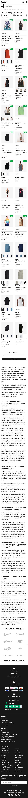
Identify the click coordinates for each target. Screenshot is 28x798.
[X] (19, 795)
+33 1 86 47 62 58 (14, 677)
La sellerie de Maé (6, 767)
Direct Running (5, 752)
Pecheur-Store (18, 754)
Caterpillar (17, 122)
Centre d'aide (4, 720)
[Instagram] (12, 795)
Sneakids (17, 760)
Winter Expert (18, 771)
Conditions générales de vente (9, 734)
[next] (27, 645)
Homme (8, 9)
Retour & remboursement (7, 736)
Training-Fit (17, 764)
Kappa (3, 65)
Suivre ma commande (6, 722)
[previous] (1, 645)
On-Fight (17, 750)
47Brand (3, 149)
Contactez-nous (14, 673)
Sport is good (18, 762)
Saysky (3, 232)
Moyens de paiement (6, 739)
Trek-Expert (17, 766)
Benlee (3, 204)
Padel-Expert (18, 752)
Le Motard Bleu (5, 769)
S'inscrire (14, 785)
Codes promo (4, 726)
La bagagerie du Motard (7, 766)
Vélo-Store (17, 769)
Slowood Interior (19, 757)
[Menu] (1, 6)
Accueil (3, 9)
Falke (2, 339)
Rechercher (9, 6)
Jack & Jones (5, 286)
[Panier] (26, 2)
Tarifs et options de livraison (8, 741)
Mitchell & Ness (5, 36)
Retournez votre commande (14, 700)
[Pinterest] (16, 795)
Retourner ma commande (7, 724)
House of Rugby (5, 764)
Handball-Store (5, 762)
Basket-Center (4, 748)
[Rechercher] (5, 6)
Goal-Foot (3, 760)
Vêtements (13, 9)
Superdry (4, 177)
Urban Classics (19, 65)
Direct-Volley (4, 754)
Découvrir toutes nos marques (14, 661)
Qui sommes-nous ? (6, 731)
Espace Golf (4, 755)
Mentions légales (5, 738)
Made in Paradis (5, 771)
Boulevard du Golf (5, 750)
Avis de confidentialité (6, 743)
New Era (17, 36)
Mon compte (4, 719)
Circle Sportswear (20, 177)
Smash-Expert (18, 759)
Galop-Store (4, 759)
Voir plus (14, 359)
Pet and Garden (19, 755)
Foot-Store (4, 757)
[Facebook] (9, 795)
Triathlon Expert (19, 767)
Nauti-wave (17, 748)
